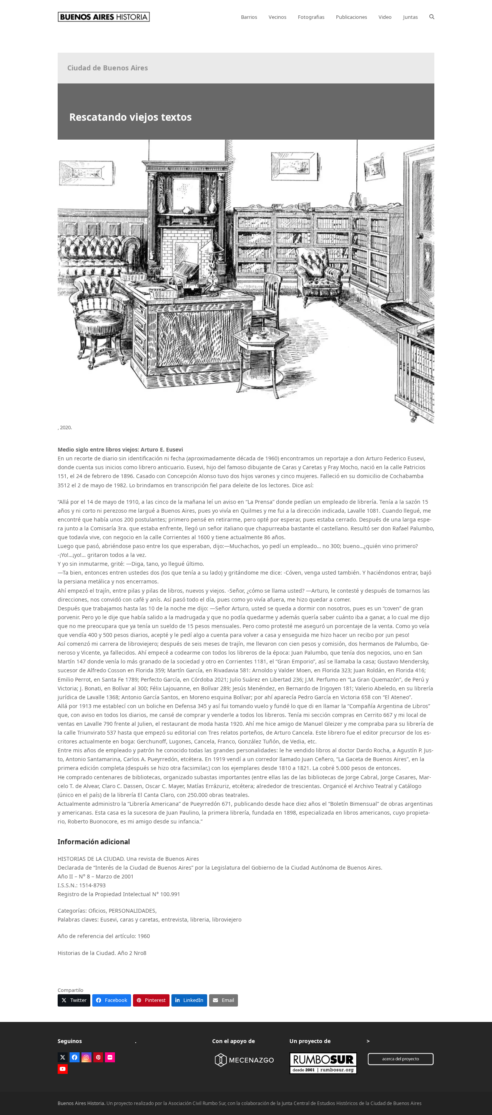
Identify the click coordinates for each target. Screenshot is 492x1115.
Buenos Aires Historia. (81, 1103)
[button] (432, 17)
